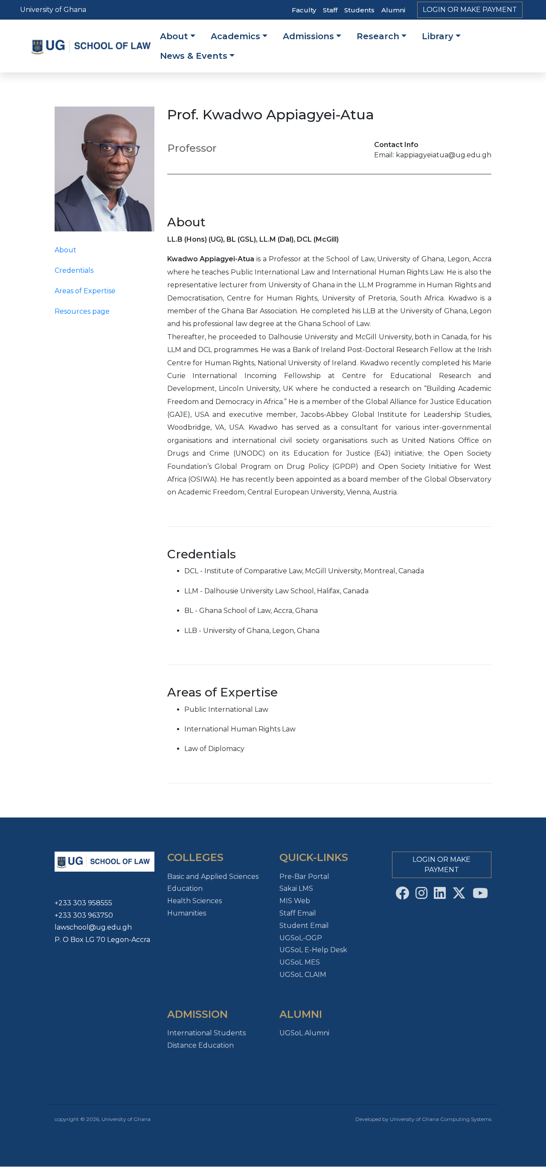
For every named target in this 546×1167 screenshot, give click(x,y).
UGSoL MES (299, 962)
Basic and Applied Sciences (212, 876)
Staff (330, 10)
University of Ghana (53, 10)
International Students (206, 1033)
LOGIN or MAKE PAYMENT (470, 10)
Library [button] (437, 36)
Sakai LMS (296, 888)
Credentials (74, 270)
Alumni (393, 10)
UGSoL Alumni (304, 1033)
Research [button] (378, 36)
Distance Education (200, 1045)
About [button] (174, 36)
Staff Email (297, 913)
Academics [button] (235, 36)
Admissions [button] (308, 36)
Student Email (304, 925)
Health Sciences (194, 901)
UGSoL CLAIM (302, 975)
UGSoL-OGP (300, 938)
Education (185, 888)
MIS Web (294, 901)
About (65, 250)
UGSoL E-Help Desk (313, 950)
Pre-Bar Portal (304, 876)
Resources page (82, 311)
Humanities (186, 913)
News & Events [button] (193, 56)
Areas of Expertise (85, 291)
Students (359, 10)
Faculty (304, 10)
